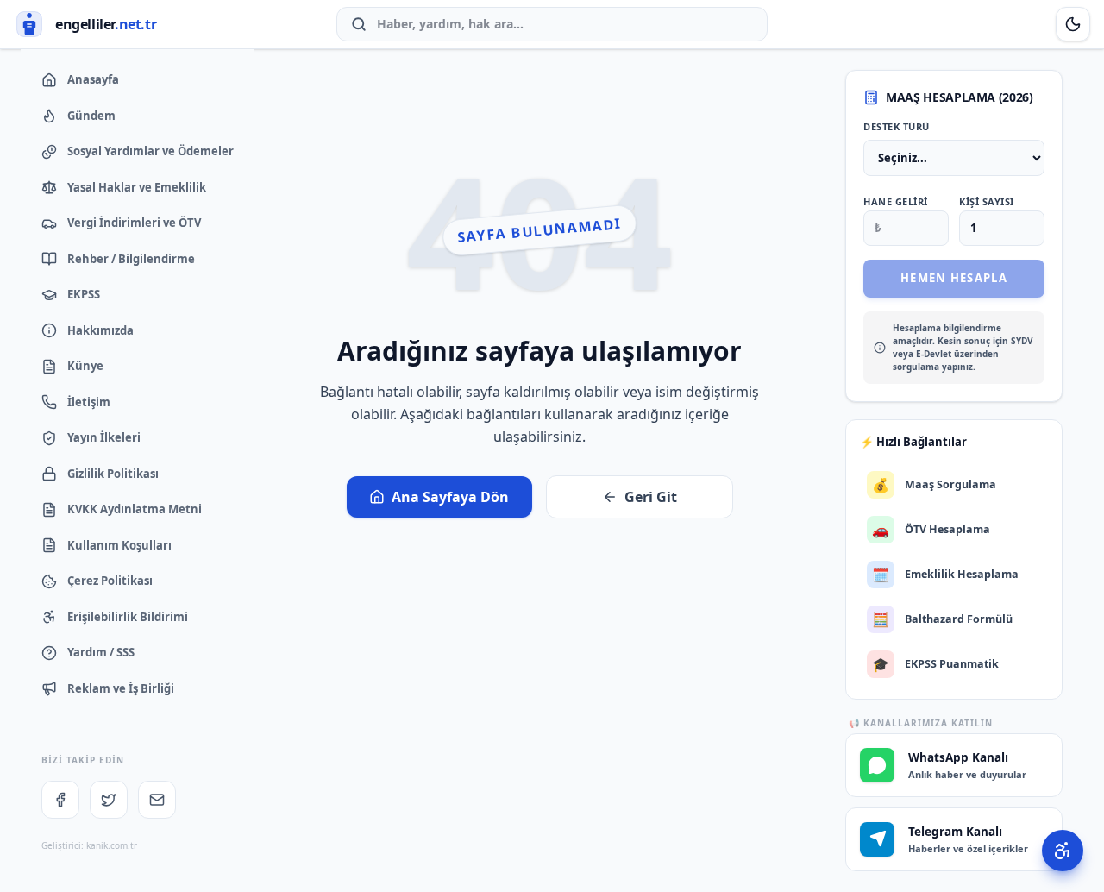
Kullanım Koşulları (119, 545)
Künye (85, 366)
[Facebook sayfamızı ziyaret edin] (60, 800)
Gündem (91, 115)
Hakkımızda (100, 330)
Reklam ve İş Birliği (120, 688)
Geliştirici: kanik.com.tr (89, 845)
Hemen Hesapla (953, 278)
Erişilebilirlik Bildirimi (127, 617)
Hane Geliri (895, 201)
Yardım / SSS (101, 652)
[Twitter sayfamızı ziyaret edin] (109, 800)
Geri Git (650, 496)
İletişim (88, 402)
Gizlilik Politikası (113, 473)
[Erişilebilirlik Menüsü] (1062, 850)
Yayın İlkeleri (104, 437)
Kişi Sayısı (986, 201)
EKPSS (83, 294)
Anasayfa (93, 79)
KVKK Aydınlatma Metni (134, 509)
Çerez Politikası (110, 580)
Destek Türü (896, 126)
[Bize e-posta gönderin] (157, 800)
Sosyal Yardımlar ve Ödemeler (150, 151)
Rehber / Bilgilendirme (131, 259)
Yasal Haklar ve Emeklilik (136, 187)
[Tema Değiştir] (1073, 24)
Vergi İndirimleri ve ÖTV (134, 222)
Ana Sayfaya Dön (450, 496)
